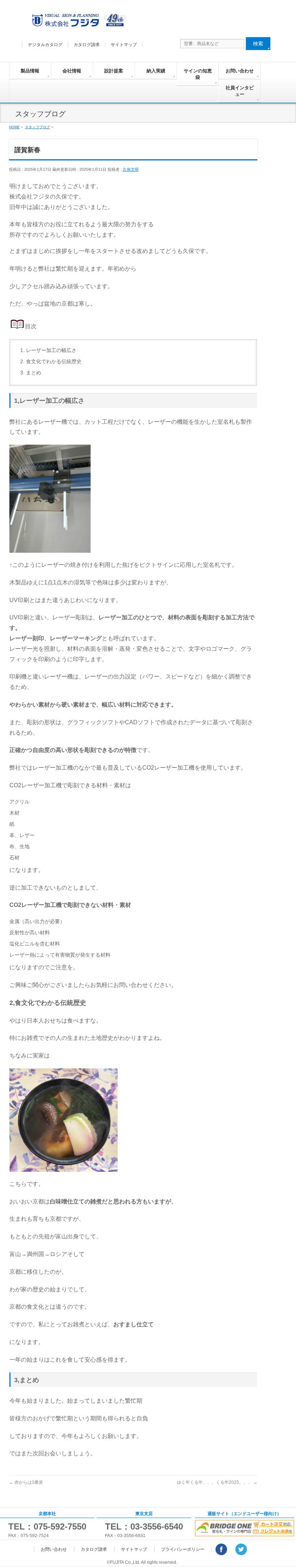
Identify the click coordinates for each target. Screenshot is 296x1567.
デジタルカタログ (45, 45)
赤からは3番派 (26, 1482)
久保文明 (131, 169)
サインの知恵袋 (198, 74)
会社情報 (71, 71)
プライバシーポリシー (182, 1549)
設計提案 (113, 71)
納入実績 (156, 71)
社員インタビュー (240, 91)
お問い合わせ (240, 71)
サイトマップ (124, 45)
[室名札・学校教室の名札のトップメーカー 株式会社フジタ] (78, 22)
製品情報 (30, 71)
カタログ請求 (87, 45)
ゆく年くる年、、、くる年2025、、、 (217, 1482)
